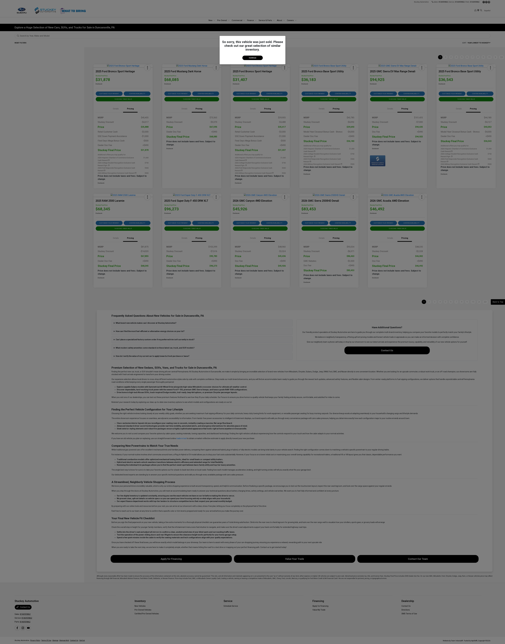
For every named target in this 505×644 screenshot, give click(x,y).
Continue (252, 58)
